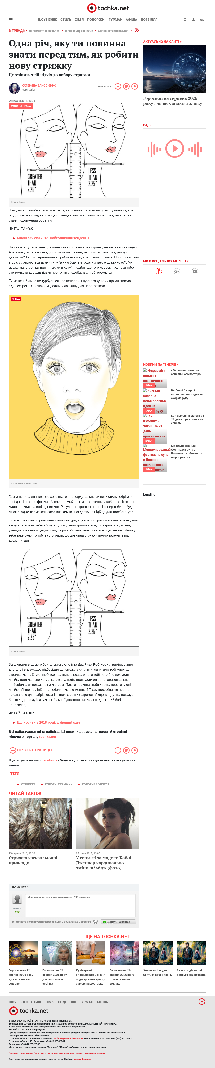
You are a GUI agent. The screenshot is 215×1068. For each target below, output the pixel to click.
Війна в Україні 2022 (79, 31)
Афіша (131, 20)
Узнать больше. (82, 1059)
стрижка (28, 784)
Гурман (115, 20)
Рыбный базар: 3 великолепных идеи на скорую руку (187, 394)
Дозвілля (149, 20)
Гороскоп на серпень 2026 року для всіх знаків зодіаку (172, 100)
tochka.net (47, 737)
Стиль (65, 20)
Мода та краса (21, 106)
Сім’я (79, 20)
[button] (193, 19)
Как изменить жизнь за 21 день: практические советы (187, 419)
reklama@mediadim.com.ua (68, 1038)
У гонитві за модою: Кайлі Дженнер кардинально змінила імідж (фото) (103, 863)
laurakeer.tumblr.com (25, 483)
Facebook (49, 760)
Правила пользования (21, 1053)
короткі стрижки (59, 784)
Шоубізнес (47, 20)
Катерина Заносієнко (39, 85)
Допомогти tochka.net (44, 31)
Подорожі (96, 20)
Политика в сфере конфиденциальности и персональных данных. (70, 1053)
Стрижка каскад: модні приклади (33, 860)
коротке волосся (95, 784)
